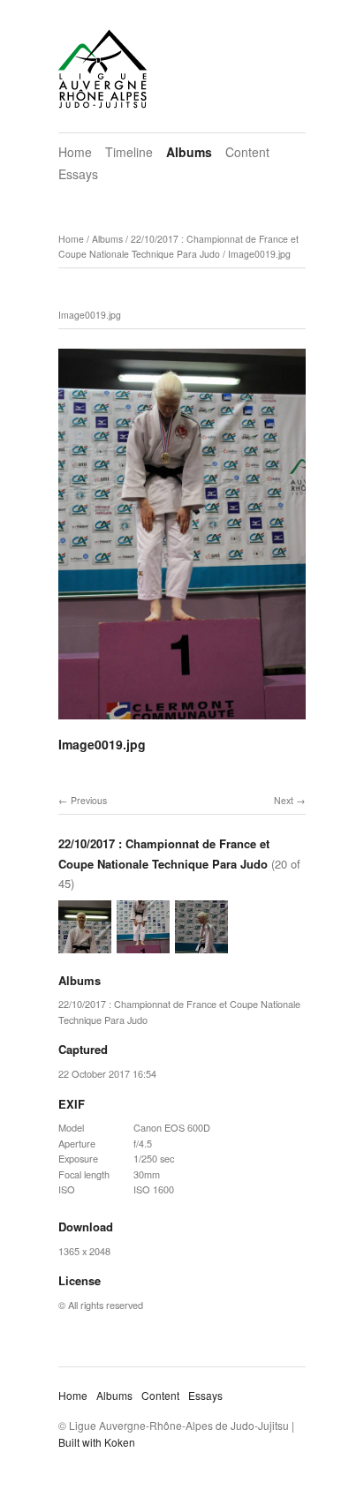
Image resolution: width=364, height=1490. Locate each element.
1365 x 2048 (84, 1251)
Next (283, 800)
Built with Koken (96, 1441)
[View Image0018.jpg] (84, 944)
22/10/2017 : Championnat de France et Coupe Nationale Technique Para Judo (178, 246)
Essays (78, 174)
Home (75, 152)
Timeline (129, 152)
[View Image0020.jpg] (201, 944)
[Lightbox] (182, 722)
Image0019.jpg (259, 253)
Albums (189, 152)
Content (247, 152)
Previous (89, 800)
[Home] (102, 69)
